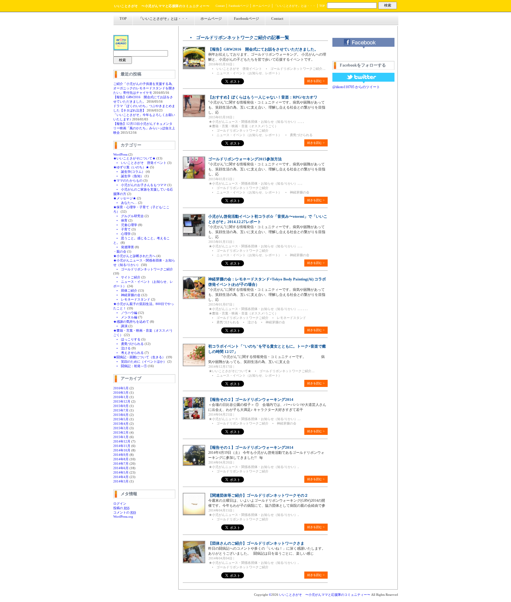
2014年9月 (121, 454)
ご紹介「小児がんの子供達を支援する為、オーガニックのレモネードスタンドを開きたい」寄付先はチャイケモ (144, 88)
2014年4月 (121, 477)
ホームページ (261, 5)
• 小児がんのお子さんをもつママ (139, 185)
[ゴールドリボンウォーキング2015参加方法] (194, 178)
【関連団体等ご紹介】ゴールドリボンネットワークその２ (258, 495)
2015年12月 (121, 401)
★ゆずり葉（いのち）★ (131, 167)
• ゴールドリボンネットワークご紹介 (143, 269)
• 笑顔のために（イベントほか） (139, 361)
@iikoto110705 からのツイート (356, 87)
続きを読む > (316, 81)
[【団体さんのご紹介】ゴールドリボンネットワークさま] (194, 562)
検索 (387, 5)
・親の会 (119, 251)
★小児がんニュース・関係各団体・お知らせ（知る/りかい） (253, 121)
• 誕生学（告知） (128, 176)
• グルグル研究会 (128, 216)
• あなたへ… (125, 202)
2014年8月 (121, 459)
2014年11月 (121, 446)
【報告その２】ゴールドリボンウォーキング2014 (250, 399)
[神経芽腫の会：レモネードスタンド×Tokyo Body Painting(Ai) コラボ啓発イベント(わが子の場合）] (194, 298)
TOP (322, 5)
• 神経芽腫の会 (126, 295)
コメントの (124, 512)
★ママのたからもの (128, 180)
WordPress (120, 154)
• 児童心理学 (125, 225)
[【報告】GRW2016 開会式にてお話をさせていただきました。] (194, 68)
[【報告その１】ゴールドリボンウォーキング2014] (194, 465)
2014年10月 (121, 450)
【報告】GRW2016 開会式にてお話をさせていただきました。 (263, 49)
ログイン (119, 503)
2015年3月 (121, 428)
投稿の (121, 508)
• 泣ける (122, 348)
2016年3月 (121, 392)
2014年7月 (121, 463)
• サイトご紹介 (126, 277)
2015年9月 (121, 406)
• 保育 (120, 220)
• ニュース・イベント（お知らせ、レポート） (245, 73)
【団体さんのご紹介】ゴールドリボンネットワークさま (256, 543)
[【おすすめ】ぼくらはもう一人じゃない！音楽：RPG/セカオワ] (194, 116)
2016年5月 (121, 388)
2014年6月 (121, 468)
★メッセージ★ (124, 198)
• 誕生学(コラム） (129, 171)
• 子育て (122, 229)
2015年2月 (121, 432)
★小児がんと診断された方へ (134, 256)
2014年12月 (121, 441)
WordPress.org (123, 516)
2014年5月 (121, 472)
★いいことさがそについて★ (134, 158)
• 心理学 (122, 233)
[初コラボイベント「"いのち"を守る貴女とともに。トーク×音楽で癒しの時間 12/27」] (194, 365)
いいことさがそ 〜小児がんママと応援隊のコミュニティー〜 (161, 6)
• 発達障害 (123, 247)
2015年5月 (121, 419)
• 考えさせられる (128, 352)
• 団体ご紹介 (125, 290)
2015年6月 (121, 415)
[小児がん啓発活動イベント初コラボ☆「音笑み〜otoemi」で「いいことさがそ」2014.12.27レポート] (194, 235)
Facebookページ (239, 5)
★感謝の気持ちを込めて (131, 321)
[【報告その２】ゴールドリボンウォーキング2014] (194, 418)
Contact (220, 5)
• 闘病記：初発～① (130, 366)
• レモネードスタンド (131, 299)
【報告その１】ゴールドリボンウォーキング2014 (250, 447)
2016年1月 (121, 397)
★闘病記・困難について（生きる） (139, 357)
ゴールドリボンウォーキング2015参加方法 (245, 159)
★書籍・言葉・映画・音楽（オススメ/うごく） (243, 126)
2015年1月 (121, 437)
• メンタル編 (125, 317)
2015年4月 (121, 423)
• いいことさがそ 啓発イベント (139, 162)
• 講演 (120, 326)
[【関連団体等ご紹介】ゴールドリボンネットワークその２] (194, 514)
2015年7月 (121, 410)
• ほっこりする (126, 339)
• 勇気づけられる (128, 344)
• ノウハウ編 (125, 312)
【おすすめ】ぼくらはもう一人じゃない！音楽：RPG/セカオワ (262, 97)
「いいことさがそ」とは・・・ (295, 5)
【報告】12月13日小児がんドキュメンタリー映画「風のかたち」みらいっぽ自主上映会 (144, 128)
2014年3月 (121, 481)
